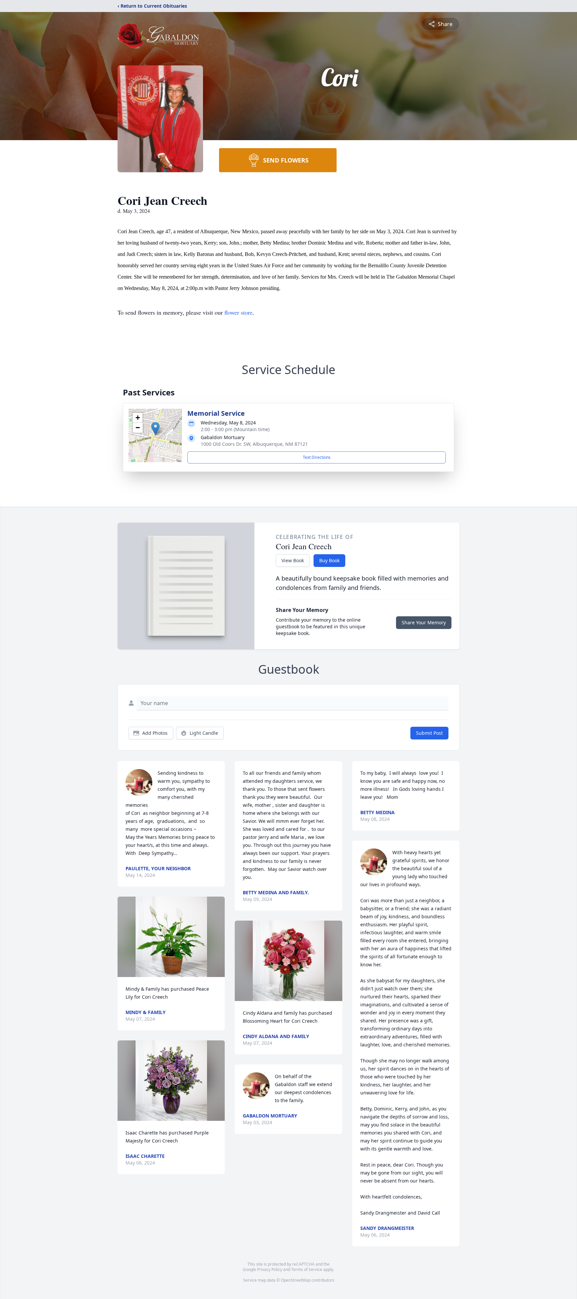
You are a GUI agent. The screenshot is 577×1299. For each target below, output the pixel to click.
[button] (155, 428)
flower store (238, 312)
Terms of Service (306, 1269)
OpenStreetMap (296, 1280)
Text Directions (317, 457)
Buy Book (329, 560)
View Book (292, 560)
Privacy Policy (269, 1269)
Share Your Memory (424, 622)
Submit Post (429, 733)
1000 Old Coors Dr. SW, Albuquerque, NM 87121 (254, 444)
